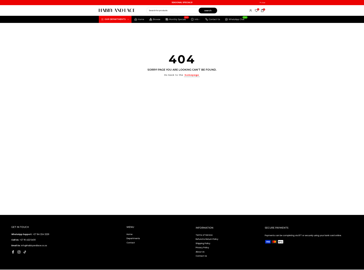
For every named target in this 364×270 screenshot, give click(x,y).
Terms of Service (204, 235)
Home (141, 19)
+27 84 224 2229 (30, 234)
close (102, 2)
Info (196, 19)
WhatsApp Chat (238, 19)
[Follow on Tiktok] (24, 252)
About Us (200, 251)
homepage (192, 75)
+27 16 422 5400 (23, 239)
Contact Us (214, 19)
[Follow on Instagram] (18, 252)
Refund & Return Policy (207, 239)
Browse (156, 19)
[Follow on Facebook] (13, 252)
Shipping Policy (203, 243)
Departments (133, 238)
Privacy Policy (202, 247)
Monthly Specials (178, 19)
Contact (131, 242)
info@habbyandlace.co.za (29, 245)
